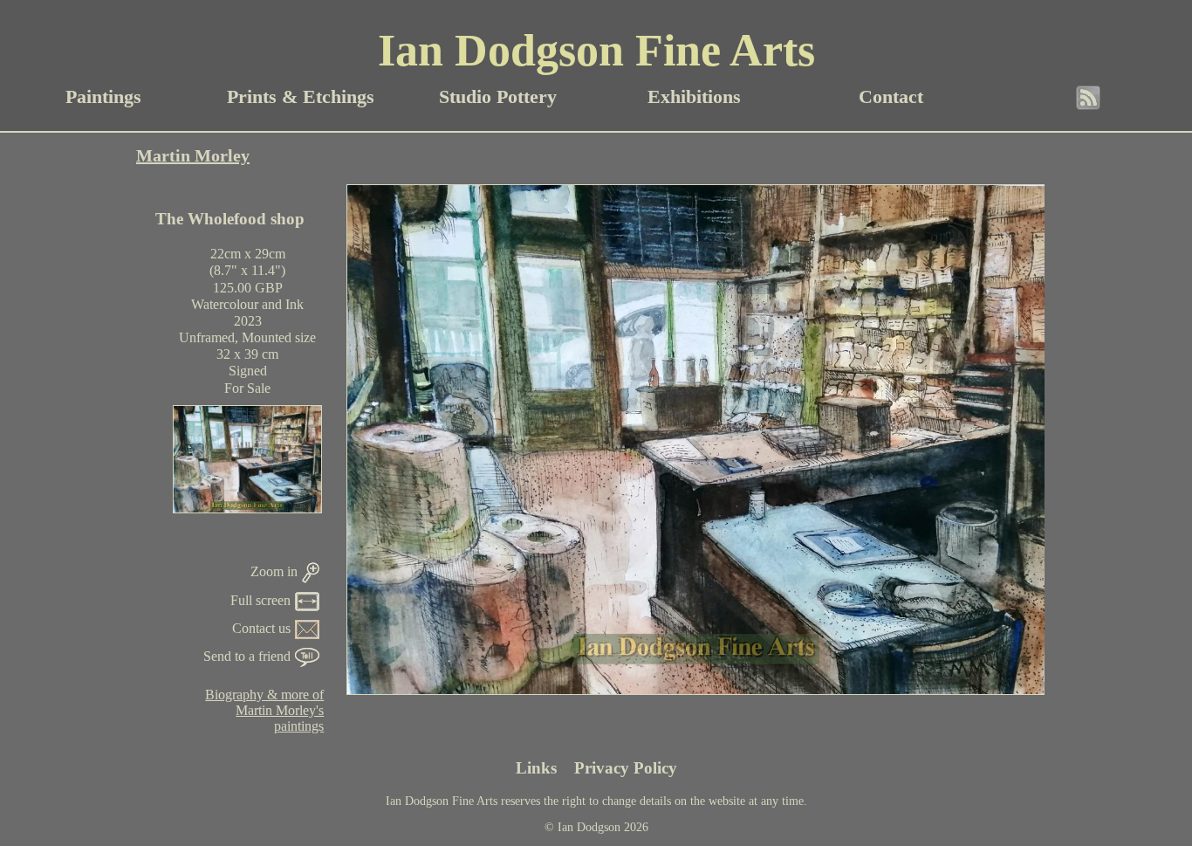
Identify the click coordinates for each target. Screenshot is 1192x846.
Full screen (260, 600)
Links (536, 768)
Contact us (261, 628)
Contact (891, 96)
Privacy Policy (625, 768)
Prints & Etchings (300, 96)
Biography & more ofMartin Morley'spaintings (264, 710)
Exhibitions (694, 96)
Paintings (103, 96)
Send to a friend (247, 656)
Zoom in (274, 571)
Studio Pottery (498, 96)
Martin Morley (193, 155)
